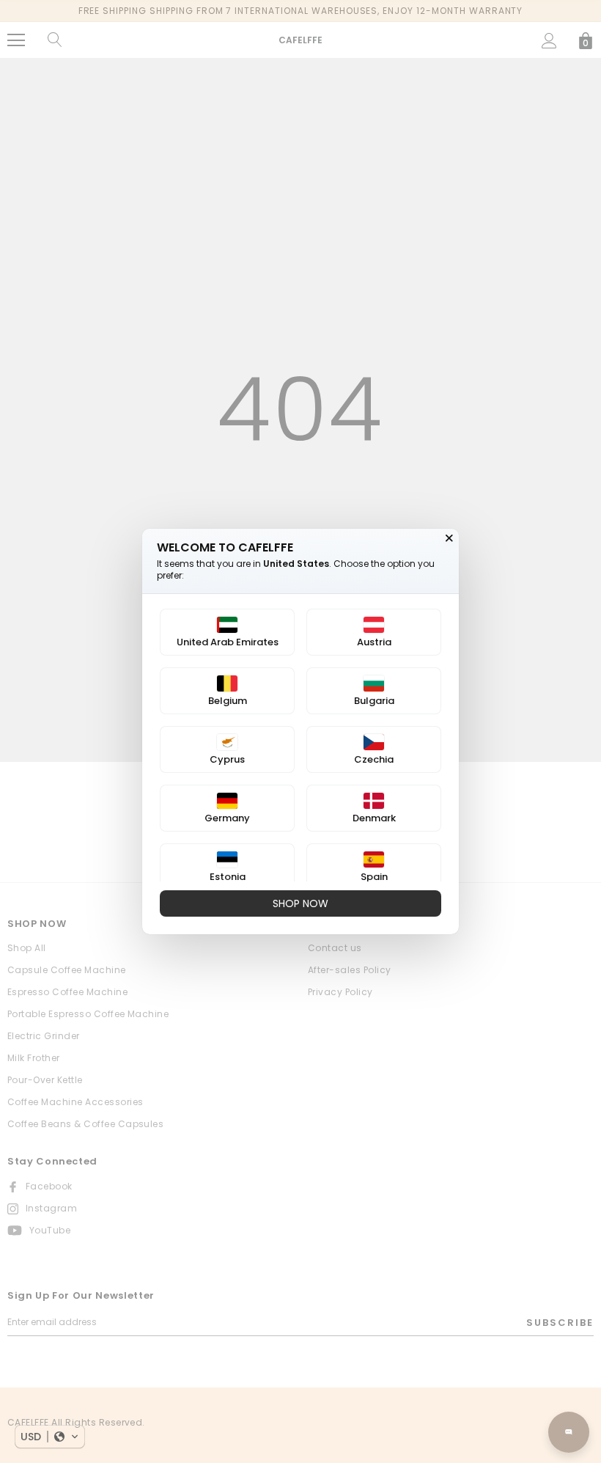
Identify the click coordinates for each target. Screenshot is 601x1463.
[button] (50, 1436)
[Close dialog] (449, 538)
